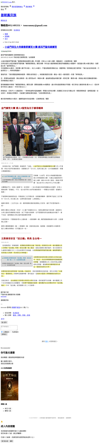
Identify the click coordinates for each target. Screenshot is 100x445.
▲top (2, 318)
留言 (18, 307)
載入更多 (4, 322)
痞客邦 (14, 307)
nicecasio (3, 296)
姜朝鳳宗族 (8, 15)
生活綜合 (17, 30)
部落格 (7, 36)
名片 (6, 39)
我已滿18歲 (5, 441)
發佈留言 (4, 334)
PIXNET (35, 418)
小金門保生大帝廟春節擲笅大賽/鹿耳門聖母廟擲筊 (31, 47)
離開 (11, 441)
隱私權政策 (61, 418)
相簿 (6, 34)
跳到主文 (4, 20)
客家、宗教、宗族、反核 (21, 315)
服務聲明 (68, 418)
